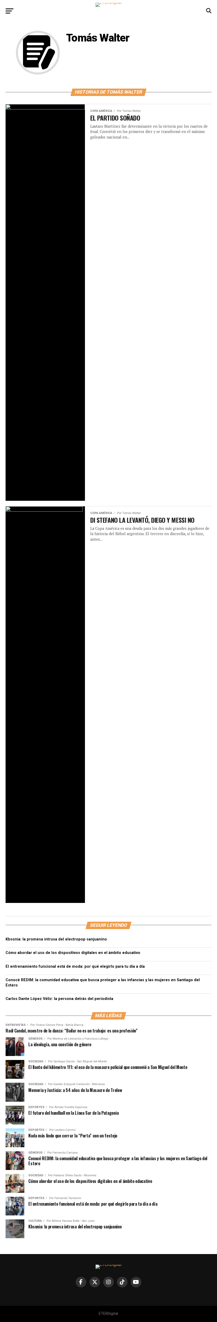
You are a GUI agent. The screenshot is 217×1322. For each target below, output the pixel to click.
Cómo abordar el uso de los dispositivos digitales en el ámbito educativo (73, 953)
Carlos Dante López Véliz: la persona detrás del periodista (59, 999)
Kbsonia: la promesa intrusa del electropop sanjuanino (56, 939)
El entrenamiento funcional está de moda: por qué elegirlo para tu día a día (75, 966)
